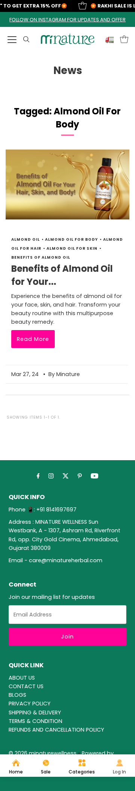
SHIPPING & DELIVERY (35, 712)
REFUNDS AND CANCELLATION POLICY (56, 729)
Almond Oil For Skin (72, 248)
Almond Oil (25, 239)
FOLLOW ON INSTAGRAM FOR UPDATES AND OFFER (67, 19)
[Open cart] (124, 39)
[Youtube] (94, 475)
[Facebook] (38, 475)
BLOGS (17, 695)
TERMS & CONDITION (35, 721)
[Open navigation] (12, 39)
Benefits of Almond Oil (40, 257)
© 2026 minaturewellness (42, 753)
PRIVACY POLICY (30, 703)
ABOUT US (22, 677)
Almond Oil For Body (71, 239)
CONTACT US (26, 686)
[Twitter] (66, 475)
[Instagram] (51, 475)
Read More (33, 339)
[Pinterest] (80, 475)
